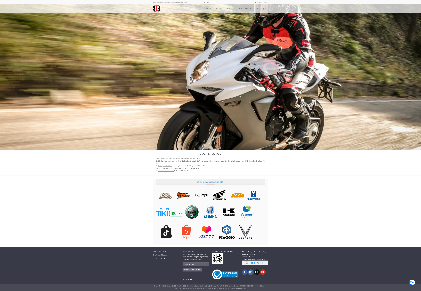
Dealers (248, 9)
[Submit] (217, 2)
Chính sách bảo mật (160, 255)
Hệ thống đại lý (260, 9)
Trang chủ (207, 9)
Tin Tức (228, 9)
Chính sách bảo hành (160, 259)
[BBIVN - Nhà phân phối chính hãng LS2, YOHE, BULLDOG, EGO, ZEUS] (158, 8)
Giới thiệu (238, 9)
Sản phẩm (218, 9)
